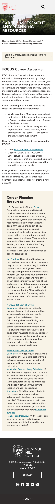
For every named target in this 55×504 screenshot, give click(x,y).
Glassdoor (12, 391)
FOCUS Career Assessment (28, 149)
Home (4, 41)
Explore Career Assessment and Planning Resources (26, 56)
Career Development (32, 41)
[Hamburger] (50, 7)
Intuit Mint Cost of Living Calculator (25, 369)
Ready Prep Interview (18, 415)
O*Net (37, 207)
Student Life (15, 41)
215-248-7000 (27, 467)
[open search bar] (43, 7)
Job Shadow (13, 259)
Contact (27, 475)
